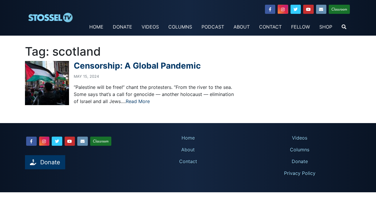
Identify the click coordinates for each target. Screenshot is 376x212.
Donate (122, 27)
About (242, 27)
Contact (270, 27)
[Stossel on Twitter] (296, 9)
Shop (325, 27)
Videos (150, 27)
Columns (180, 27)
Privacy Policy (299, 173)
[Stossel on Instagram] (283, 9)
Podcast (213, 27)
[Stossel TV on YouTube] (308, 9)
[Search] (344, 27)
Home (96, 27)
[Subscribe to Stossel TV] (321, 9)
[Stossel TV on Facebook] (270, 9)
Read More (138, 101)
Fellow (300, 27)
